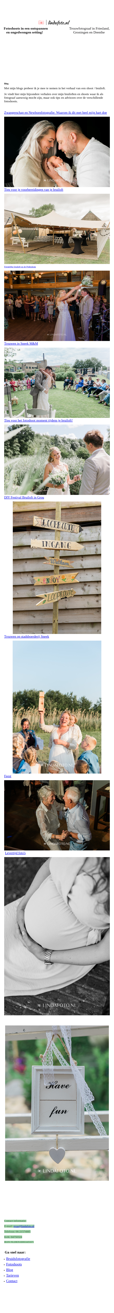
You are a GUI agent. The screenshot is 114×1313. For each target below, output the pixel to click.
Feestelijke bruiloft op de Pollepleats (20, 267)
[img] (57, 14)
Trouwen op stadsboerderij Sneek (26, 636)
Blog (9, 1270)
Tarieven (12, 1275)
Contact (11, 1281)
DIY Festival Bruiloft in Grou (24, 497)
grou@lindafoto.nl (23, 1226)
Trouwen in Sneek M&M (21, 343)
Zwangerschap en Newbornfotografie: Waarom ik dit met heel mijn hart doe (55, 112)
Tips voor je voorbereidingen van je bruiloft (33, 189)
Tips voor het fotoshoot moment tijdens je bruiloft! (38, 420)
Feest (7, 776)
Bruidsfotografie (18, 1259)
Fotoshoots (14, 1264)
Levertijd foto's (15, 853)
